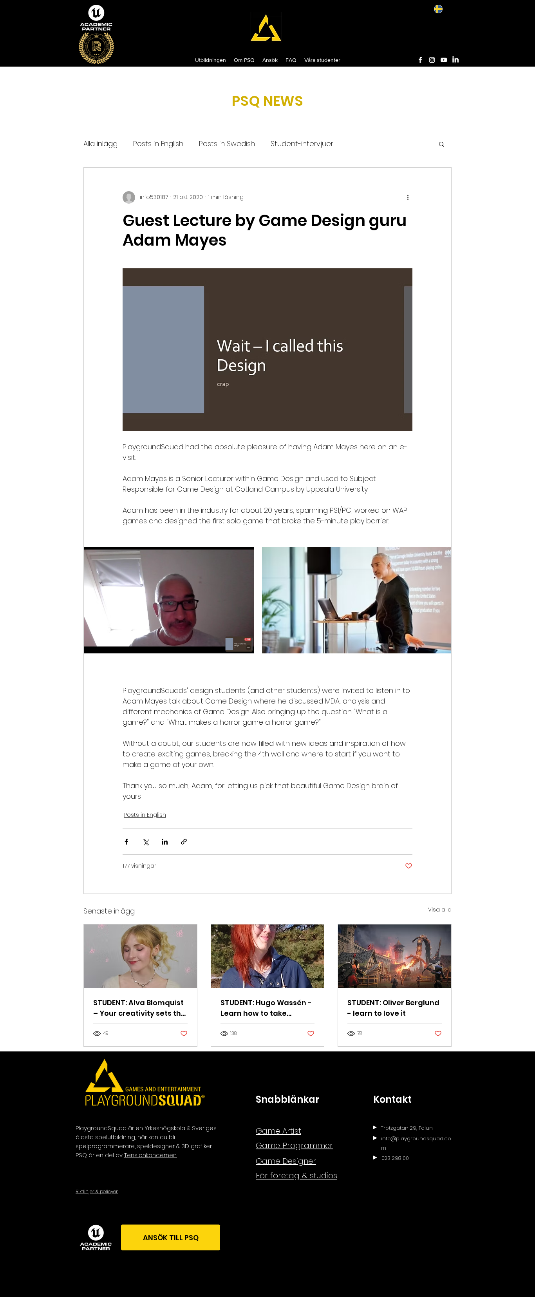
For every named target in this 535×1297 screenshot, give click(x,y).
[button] (441, 144)
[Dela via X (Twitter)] (145, 841)
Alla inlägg (100, 143)
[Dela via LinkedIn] (164, 841)
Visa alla (440, 910)
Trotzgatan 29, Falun (407, 1128)
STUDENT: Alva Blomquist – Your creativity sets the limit (139, 1008)
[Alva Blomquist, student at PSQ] (140, 956)
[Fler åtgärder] (407, 197)
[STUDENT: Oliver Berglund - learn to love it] (394, 956)
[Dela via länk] (184, 841)
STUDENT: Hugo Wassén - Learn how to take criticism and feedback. (266, 1008)
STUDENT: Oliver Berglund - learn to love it (393, 1008)
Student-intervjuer (302, 143)
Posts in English (158, 143)
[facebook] (420, 60)
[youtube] (444, 60)
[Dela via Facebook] (126, 841)
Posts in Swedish (227, 143)
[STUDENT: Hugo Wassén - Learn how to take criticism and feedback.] (267, 956)
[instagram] (432, 60)
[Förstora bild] (169, 600)
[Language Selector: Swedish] (443, 9)
